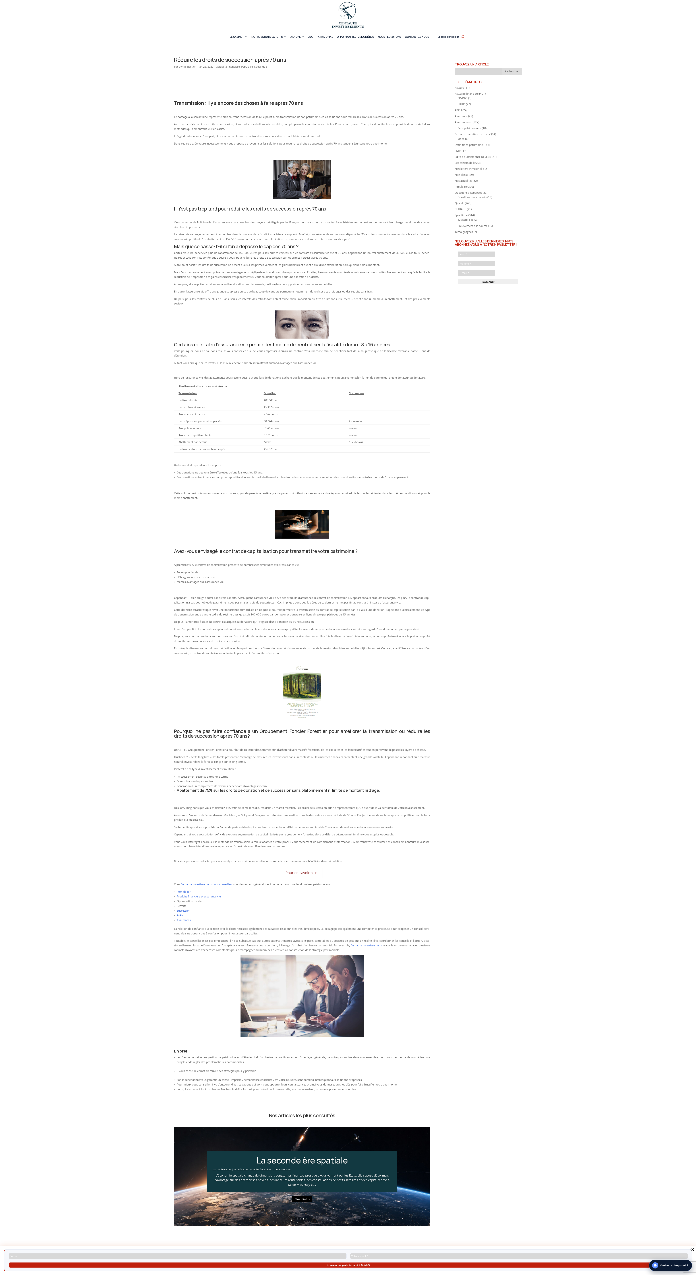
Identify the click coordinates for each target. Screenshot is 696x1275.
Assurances (184, 920)
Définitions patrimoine (469, 145)
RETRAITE (460, 209)
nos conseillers (223, 884)
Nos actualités (463, 180)
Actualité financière (228, 66)
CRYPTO (462, 98)
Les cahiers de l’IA (466, 162)
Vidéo (461, 139)
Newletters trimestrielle (469, 168)
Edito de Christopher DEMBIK (473, 156)
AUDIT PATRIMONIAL (320, 37)
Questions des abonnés (472, 197)
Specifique (260, 66)
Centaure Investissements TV (472, 134)
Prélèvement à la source (472, 226)
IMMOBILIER (465, 220)
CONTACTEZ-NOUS (417, 37)
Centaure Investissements (197, 884)
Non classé (461, 174)
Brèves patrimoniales (468, 128)
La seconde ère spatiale (302, 1160)
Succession (183, 910)
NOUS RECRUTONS (389, 37)
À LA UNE (295, 37)
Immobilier (183, 891)
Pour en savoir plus (301, 872)
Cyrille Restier (187, 66)
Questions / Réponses (468, 192)
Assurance (461, 116)
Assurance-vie (463, 122)
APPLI (458, 110)
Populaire (247, 66)
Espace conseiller (448, 37)
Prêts (180, 915)
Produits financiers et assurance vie (199, 896)
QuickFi (459, 203)
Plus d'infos (302, 1199)
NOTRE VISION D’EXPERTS (267, 37)
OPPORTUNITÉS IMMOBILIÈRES (355, 37)
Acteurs (459, 87)
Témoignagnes (464, 232)
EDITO (461, 104)
